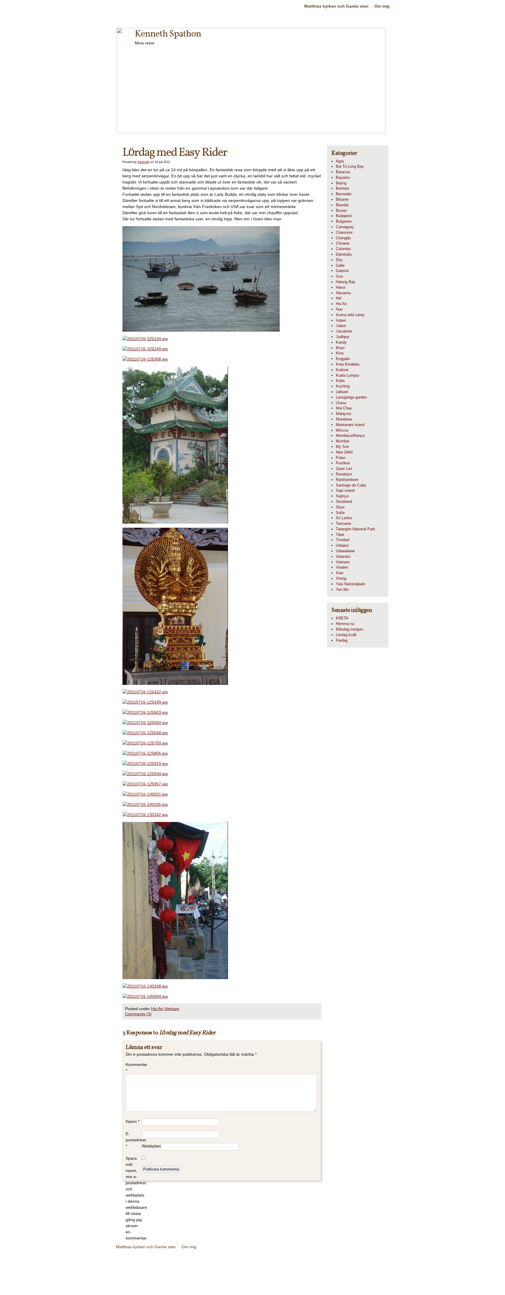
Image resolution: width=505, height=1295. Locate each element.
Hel (338, 298)
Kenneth (143, 162)
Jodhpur (342, 337)
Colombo (343, 249)
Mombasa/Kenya (350, 435)
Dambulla (344, 254)
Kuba (340, 380)
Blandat (342, 205)
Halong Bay (345, 282)
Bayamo (343, 177)
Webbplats (151, 1146)
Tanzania (343, 523)
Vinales (342, 567)
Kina (339, 353)
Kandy (341, 342)
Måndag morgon (349, 629)
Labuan (342, 391)
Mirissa (342, 430)
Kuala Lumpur (347, 375)
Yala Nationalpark (350, 584)
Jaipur (341, 325)
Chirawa (342, 243)
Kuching (343, 386)
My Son (342, 446)
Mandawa (344, 419)
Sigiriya (342, 496)
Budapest (344, 216)
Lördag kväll (346, 635)
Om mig (382, 6)
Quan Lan (344, 468)
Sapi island (345, 490)
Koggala (343, 358)
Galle (340, 265)
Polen (340, 458)
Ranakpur (344, 474)
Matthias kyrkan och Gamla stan (336, 6)
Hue (339, 309)
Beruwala (343, 194)
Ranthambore (347, 479)
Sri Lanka (344, 518)
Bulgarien (344, 221)
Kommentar (134, 1067)
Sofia (340, 512)
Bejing (341, 183)
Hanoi (340, 287)
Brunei (341, 210)
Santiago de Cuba (351, 485)
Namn (132, 1121)
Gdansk (342, 271)
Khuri (340, 348)
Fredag (341, 640)
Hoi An (157, 1008)
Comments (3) (138, 1014)
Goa (339, 276)
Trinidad (342, 540)
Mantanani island (350, 425)
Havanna (343, 293)
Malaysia (343, 413)
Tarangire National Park (355, 529)
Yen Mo (342, 589)
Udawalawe (345, 551)
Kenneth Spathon (168, 34)
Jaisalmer (344, 331)
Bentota (342, 188)
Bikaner (342, 199)
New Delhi (344, 452)
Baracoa (343, 172)
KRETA (342, 618)
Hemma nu (345, 623)
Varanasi (343, 556)
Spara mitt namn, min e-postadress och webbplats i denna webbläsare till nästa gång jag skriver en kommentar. (134, 1198)
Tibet (340, 534)
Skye (340, 507)
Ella (339, 260)
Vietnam (171, 1008)
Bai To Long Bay (350, 166)
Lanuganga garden (351, 397)
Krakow (342, 370)
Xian (339, 573)
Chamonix (344, 232)
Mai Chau (344, 408)
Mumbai (342, 441)
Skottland (344, 501)
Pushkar (343, 463)
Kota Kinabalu (347, 364)
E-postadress (134, 1139)
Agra (340, 161)
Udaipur (342, 545)
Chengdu (343, 238)
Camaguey (345, 227)
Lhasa (341, 403)
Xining (341, 578)
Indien (341, 320)
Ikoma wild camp (350, 315)
